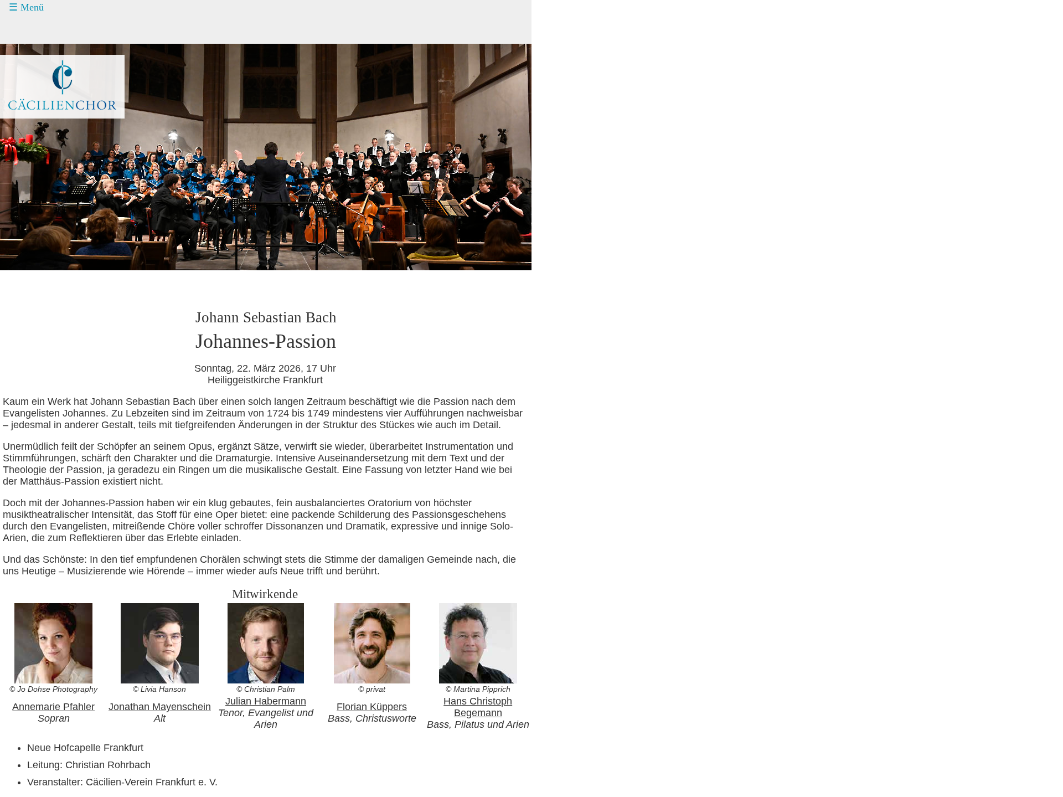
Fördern (37, 71)
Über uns (40, 113)
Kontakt (37, 92)
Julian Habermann (265, 701)
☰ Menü (26, 7)
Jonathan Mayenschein (160, 706)
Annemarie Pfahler (53, 706)
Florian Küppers (372, 706)
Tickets (28, 50)
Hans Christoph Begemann (477, 707)
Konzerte (40, 29)
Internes (30, 133)
